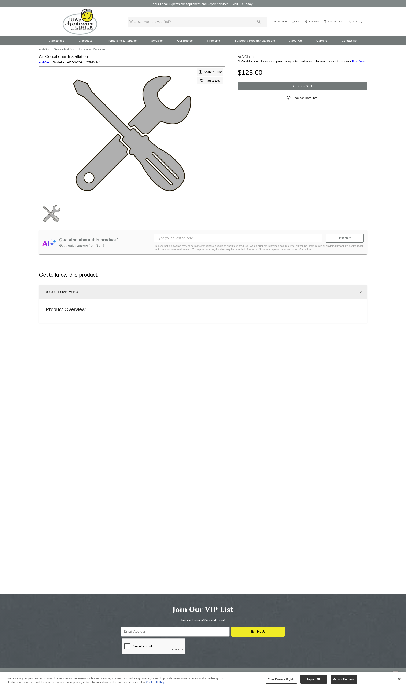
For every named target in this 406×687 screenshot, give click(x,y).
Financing (213, 40)
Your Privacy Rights (281, 679)
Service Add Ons (64, 49)
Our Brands (185, 40)
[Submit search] (259, 22)
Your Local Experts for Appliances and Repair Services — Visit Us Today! (203, 4)
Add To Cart (302, 86)
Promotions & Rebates (122, 40)
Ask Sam (344, 238)
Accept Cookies (343, 679)
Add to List (213, 80)
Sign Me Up (258, 631)
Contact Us (349, 40)
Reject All (313, 679)
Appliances (56, 40)
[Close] (399, 679)
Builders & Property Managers (255, 40)
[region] (203, 679)
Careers (321, 40)
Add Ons (44, 62)
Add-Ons (44, 49)
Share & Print (213, 72)
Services (157, 40)
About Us (295, 40)
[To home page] (80, 21)
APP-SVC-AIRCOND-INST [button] (84, 62)
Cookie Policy (155, 682)
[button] (275, 21)
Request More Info (304, 97)
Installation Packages (92, 49)
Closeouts (85, 40)
